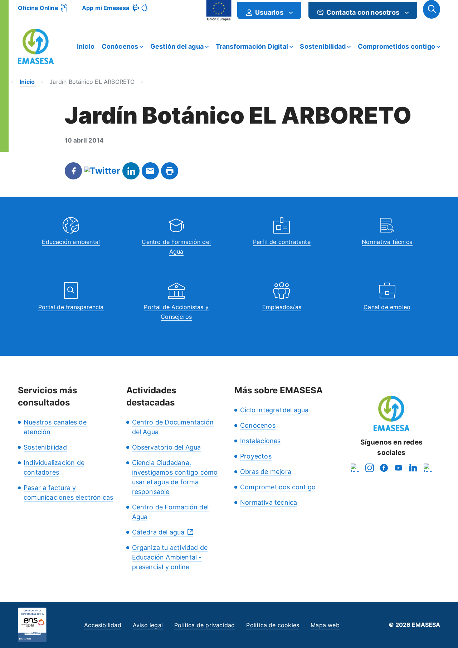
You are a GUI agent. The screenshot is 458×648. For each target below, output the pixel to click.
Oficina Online (38, 8)
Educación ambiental (71, 241)
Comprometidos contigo (396, 46)
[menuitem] (269, 10)
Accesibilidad (102, 625)
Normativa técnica (387, 241)
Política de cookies (272, 625)
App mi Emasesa (106, 8)
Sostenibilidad (323, 46)
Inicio (85, 46)
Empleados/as (281, 307)
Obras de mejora (265, 471)
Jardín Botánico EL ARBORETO (92, 81)
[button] (431, 9)
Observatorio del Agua (166, 447)
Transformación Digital (252, 46)
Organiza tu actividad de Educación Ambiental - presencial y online (170, 557)
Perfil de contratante (282, 241)
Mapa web (325, 625)
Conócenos (120, 46)
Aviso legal (148, 625)
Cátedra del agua (158, 532)
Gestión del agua (177, 46)
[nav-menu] (291, 12)
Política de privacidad (204, 625)
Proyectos (256, 456)
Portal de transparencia (71, 307)
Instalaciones (260, 441)
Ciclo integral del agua (274, 410)
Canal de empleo (387, 307)
